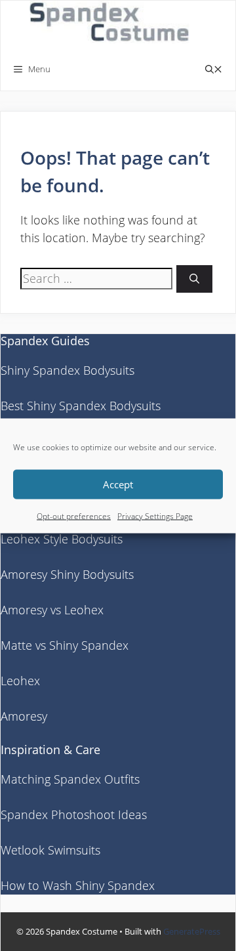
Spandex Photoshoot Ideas (74, 814)
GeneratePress (191, 931)
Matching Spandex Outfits (70, 779)
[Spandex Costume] (113, 24)
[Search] (194, 279)
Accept (118, 484)
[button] (213, 69)
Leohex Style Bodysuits (62, 539)
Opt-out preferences (74, 515)
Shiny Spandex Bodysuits (67, 370)
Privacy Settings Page (155, 515)
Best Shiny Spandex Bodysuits (81, 405)
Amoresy (24, 716)
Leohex (20, 680)
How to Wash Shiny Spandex (78, 885)
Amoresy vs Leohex (52, 610)
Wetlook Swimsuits (50, 850)
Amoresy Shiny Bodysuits (67, 574)
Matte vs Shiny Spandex (64, 645)
